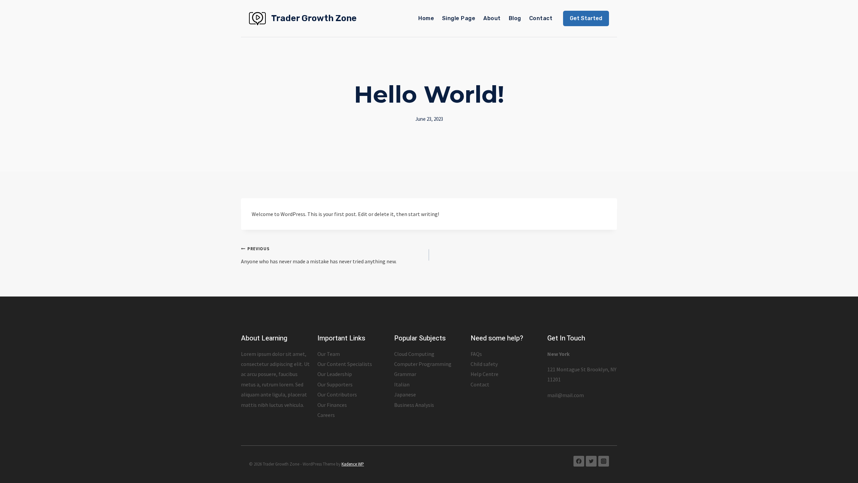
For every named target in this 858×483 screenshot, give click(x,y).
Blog (515, 18)
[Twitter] (591, 461)
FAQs (476, 354)
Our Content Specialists (344, 364)
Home (426, 18)
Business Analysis (414, 404)
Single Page (458, 18)
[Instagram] (603, 461)
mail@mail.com (565, 395)
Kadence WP (353, 464)
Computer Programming (422, 364)
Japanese (405, 394)
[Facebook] (578, 461)
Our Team (328, 354)
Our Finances (332, 404)
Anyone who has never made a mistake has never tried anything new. (318, 255)
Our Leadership (334, 374)
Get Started (586, 18)
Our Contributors (337, 394)
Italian (402, 384)
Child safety (484, 364)
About (491, 18)
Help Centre (484, 374)
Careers (326, 415)
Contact (540, 18)
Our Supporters (335, 384)
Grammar (405, 374)
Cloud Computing (414, 354)
